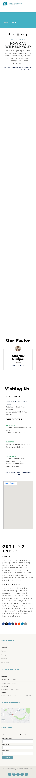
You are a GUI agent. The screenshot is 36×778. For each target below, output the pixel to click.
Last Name (5, 750)
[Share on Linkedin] (22, 623)
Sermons (3, 651)
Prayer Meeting (5, 689)
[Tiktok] (27, 34)
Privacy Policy (5, 662)
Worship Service (5, 683)
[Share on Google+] (9, 623)
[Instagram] (18, 34)
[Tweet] (6, 623)
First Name (5, 744)
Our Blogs (4, 655)
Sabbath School (5, 679)
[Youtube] (22, 34)
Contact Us (4, 647)
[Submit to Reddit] (19, 623)
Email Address (7, 738)
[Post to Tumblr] (12, 623)
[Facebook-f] (9, 34)
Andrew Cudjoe (18, 357)
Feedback (4, 659)
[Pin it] (16, 623)
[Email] (25, 623)
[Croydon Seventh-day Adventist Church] (12, 4)
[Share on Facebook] (3, 623)
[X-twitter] (13, 34)
